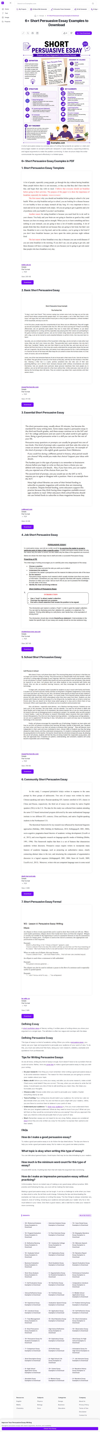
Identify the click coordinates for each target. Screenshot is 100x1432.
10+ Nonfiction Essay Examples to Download (56, 1284)
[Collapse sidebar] (10, 3)
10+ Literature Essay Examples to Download (32, 1312)
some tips (50, 1065)
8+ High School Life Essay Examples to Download (55, 1360)
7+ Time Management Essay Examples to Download (32, 1321)
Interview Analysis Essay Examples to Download (57, 1224)
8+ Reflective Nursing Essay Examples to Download (32, 1245)
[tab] (21, 9)
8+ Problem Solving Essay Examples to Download (81, 1304)
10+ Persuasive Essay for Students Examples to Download (33, 1340)
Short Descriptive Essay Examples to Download (33, 1359)
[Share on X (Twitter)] (28, 33)
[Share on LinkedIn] (37, 33)
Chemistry (19, 1408)
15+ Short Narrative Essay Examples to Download (57, 1320)
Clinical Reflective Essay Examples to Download (33, 1294)
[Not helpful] (71, 33)
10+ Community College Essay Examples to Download (57, 1245)
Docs (39, 1408)
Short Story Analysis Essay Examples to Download (31, 1275)
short (26, 1121)
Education (61, 1408)
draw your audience (55, 1107)
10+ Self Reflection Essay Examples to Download (81, 1312)
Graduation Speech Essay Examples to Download (57, 1304)
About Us (82, 1401)
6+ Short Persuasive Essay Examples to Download (32, 1331)
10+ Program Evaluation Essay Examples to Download (33, 1235)
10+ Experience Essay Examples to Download (32, 1304)
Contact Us (83, 1415)
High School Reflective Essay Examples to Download (56, 1331)
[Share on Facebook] (32, 33)
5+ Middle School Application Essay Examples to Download (80, 1295)
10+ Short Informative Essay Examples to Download (79, 1321)
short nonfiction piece (31, 1028)
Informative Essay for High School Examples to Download (80, 1350)
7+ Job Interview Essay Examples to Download (80, 1359)
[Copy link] (23, 33)
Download (27, 282)
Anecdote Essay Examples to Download (32, 1379)
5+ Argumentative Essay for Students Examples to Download (57, 1275)
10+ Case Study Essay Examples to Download (80, 1224)
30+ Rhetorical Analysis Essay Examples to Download (33, 1225)
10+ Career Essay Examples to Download (56, 1369)
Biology (39, 1405)
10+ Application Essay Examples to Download (56, 1312)
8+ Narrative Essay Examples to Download (80, 1379)
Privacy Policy (84, 1405)
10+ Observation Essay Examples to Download (80, 1330)
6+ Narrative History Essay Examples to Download (79, 1370)
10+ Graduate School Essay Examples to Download (32, 1255)
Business (61, 1405)
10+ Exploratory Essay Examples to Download (56, 1339)
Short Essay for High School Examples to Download (79, 1340)
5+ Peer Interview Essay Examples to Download (57, 1234)
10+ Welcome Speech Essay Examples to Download (79, 1245)
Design (60, 1401)
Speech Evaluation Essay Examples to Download (81, 1264)
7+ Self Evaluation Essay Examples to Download (33, 1284)
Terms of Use (83, 1408)
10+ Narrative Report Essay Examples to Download (79, 1255)
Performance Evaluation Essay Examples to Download (80, 1275)
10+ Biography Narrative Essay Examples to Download (80, 1235)
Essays (41, 15)
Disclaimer (82, 1412)
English (18, 1401)
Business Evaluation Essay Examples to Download (32, 1265)
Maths (18, 1405)
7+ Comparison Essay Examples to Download (32, 1349)
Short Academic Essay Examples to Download (56, 1264)
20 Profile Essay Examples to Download (56, 1349)
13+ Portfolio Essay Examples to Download (56, 1294)
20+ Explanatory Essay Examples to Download (56, 1254)
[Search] (93, 3)
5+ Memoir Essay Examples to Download (56, 1379)
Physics (40, 1401)
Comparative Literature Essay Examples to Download (80, 1285)
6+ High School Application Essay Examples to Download (32, 1370)
